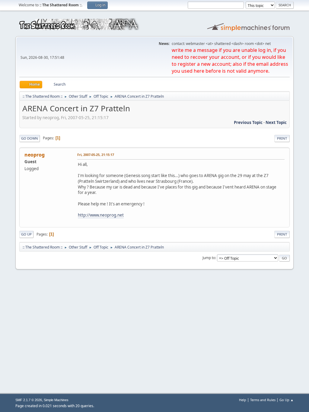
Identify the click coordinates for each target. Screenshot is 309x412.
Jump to (208, 257)
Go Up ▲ (286, 400)
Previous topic (248, 122)
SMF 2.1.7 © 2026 (28, 400)
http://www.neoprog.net (101, 215)
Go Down (29, 138)
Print (282, 138)
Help (242, 400)
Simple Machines (56, 400)
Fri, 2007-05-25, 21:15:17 (95, 154)
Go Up (26, 234)
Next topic (276, 122)
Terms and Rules (263, 400)
